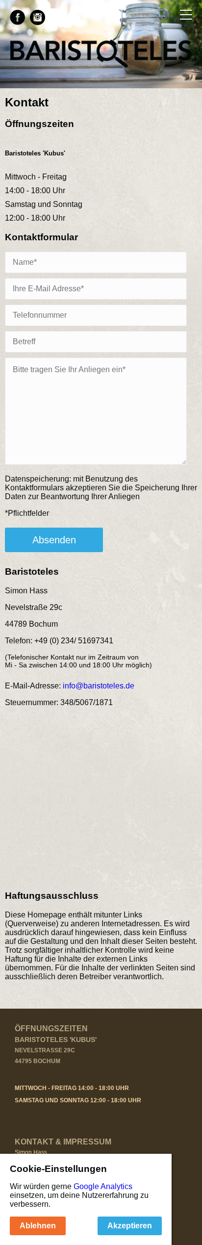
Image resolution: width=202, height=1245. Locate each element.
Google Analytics (103, 1186)
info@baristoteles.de (98, 686)
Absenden (54, 539)
